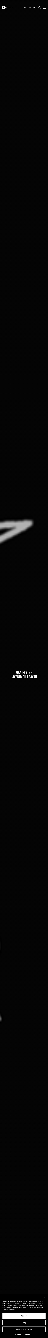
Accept (24, 1316)
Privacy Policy (28, 1334)
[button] (44, 1297)
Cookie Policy (19, 1334)
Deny (24, 1323)
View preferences (24, 1329)
